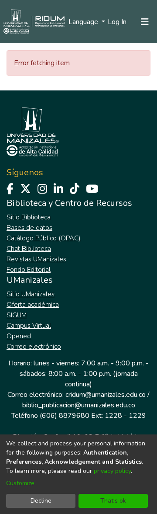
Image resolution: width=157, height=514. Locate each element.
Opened (19, 336)
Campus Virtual (29, 325)
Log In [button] (117, 22)
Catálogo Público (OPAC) (44, 238)
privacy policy (112, 471)
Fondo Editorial (29, 269)
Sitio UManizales (31, 294)
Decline (41, 501)
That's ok (113, 501)
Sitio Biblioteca (29, 217)
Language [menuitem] (84, 22)
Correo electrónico (34, 346)
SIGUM (17, 315)
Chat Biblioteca (29, 248)
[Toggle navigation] (145, 22)
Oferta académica (33, 304)
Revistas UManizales (36, 259)
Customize (20, 483)
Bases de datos (29, 227)
